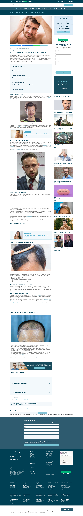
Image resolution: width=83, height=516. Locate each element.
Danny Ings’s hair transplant (17, 149)
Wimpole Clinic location (24, 354)
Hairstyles (69, 414)
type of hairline (20, 96)
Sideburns (42, 415)
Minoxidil (37, 302)
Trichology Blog (70, 415)
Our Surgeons (32, 454)
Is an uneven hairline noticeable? (19, 383)
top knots (34, 217)
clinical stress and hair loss (42, 297)
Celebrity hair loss (18, 414)
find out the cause (38, 295)
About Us (31, 453)
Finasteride (42, 302)
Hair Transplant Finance (49, 462)
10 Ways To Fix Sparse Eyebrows (45, 408)
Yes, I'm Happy (66, 509)
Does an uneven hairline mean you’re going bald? (21, 77)
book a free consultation (30, 359)
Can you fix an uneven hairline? (19, 379)
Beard (11, 414)
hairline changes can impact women (20, 126)
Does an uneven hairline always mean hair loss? (23, 388)
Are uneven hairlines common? (19, 392)
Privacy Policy (68, 67)
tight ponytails (40, 217)
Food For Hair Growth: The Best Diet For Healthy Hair (20, 408)
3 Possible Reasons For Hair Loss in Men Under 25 (20, 399)
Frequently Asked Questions (50, 464)
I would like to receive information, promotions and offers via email (34, 442)
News (72, 414)
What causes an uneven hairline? (18, 75)
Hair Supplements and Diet (58, 414)
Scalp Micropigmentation (14, 415)
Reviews (31, 455)
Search (42, 413)
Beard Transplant (48, 457)
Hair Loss (52, 414)
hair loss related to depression (32, 297)
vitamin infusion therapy (25, 304)
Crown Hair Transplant (49, 455)
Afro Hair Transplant (49, 456)
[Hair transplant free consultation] (63, 25)
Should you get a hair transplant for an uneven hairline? (22, 84)
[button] (14, 45)
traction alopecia (29, 216)
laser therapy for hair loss (34, 304)
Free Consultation (48, 465)
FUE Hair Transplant (49, 453)
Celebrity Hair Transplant (25, 414)
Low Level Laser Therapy (49, 461)
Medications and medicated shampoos (18, 302)
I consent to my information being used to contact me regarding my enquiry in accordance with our (40, 441)
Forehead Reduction (44, 414)
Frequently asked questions (17, 89)
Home (11, 48)
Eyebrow (30, 414)
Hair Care (49, 414)
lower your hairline (19, 290)
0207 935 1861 (70, 1)
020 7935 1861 (21, 404)
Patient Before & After (49, 463)
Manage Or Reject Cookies (66, 512)
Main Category (65, 414)
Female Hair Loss (38, 414)
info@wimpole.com (62, 1)
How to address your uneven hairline (19, 82)
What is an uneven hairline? (17, 70)
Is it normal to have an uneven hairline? (19, 72)
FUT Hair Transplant (49, 454)
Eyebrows (34, 414)
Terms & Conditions (33, 457)
